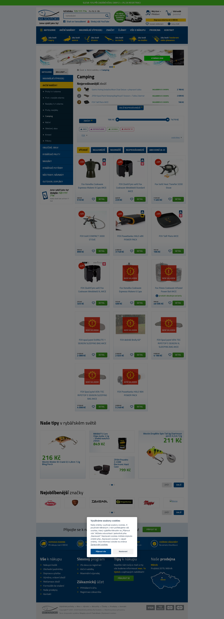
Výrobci (86, 606)
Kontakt (169, 30)
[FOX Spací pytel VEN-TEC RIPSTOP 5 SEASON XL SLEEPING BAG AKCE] (169, 324)
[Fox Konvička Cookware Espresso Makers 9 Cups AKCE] (92, 169)
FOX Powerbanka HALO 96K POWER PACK (130, 393)
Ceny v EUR (175, 24)
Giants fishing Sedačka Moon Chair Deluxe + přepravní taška (116, 89)
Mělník (154, 565)
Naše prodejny (50, 590)
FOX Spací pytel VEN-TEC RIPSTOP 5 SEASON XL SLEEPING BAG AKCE (169, 343)
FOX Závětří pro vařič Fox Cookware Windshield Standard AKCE (130, 188)
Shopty (82, 613)
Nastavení (123, 551)
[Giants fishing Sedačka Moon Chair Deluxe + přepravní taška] (86, 89)
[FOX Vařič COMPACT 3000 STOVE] (92, 220)
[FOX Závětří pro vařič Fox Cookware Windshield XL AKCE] (92, 272)
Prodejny (113, 606)
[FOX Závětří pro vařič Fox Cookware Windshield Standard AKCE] (130, 169)
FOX (83, 135)
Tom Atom (96, 613)
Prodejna (154, 30)
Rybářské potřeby (67, 606)
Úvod (82, 69)
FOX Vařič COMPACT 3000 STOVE (92, 237)
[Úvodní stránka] (48, 15)
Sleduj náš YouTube (99, 21)
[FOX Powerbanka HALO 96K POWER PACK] (130, 376)
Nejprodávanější (135, 150)
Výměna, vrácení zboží (54, 577)
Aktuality (95, 606)
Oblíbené (93, 199)
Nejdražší (115, 150)
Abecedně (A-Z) (157, 150)
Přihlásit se (124, 578)
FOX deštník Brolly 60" (130, 340)
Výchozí (83, 150)
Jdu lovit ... (61, 72)
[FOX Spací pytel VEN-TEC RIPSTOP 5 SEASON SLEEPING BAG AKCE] (92, 376)
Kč (113, 119)
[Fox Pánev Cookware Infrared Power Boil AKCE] (169, 272)
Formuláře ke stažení (53, 585)
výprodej (90, 30)
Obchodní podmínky (53, 569)
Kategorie (50, 30)
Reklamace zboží (51, 581)
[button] (179, 485)
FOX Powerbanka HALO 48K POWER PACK (130, 237)
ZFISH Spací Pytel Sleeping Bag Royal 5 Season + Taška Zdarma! (118, 95)
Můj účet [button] (156, 13)
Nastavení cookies (109, 613)
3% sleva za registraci (90, 565)
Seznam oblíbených (156, 24)
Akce (85, 129)
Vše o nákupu (138, 30)
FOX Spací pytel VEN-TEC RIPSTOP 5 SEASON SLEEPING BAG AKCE (92, 395)
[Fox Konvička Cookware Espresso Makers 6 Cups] (130, 272)
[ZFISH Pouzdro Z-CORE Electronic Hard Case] (101, 470)
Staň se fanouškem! (76, 21)
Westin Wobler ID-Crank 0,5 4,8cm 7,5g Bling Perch (61, 463)
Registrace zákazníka (90, 592)
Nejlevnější (99, 150)
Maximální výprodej (90, 573)
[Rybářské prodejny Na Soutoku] (165, 580)
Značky (110, 30)
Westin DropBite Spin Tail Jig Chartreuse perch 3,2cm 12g (162, 435)
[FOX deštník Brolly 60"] (130, 324)
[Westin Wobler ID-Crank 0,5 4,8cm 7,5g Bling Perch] (62, 443)
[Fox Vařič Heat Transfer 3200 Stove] (169, 169)
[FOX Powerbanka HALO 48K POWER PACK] (130, 220)
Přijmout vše (101, 551)
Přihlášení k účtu (88, 588)
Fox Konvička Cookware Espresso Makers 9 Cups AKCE (92, 186)
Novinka (114, 129)
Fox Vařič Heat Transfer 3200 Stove (169, 186)
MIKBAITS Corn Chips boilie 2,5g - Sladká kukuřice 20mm (101, 437)
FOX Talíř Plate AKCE (100, 102)
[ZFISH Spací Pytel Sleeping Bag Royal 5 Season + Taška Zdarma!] (86, 96)
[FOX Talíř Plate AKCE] (86, 102)
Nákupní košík (50, 565)
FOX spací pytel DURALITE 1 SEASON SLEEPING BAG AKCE (92, 341)
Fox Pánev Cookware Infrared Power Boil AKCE (168, 289)
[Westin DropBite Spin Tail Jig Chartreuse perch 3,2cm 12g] (161, 454)
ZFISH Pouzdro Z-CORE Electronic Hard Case (121, 463)
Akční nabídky (67, 30)
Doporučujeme (98, 129)
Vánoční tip (128, 129)
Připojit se (151, 529)
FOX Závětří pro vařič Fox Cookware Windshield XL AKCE (92, 289)
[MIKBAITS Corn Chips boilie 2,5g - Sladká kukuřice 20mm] (122, 444)
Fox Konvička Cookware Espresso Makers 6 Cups (130, 289)
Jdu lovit (52, 39)
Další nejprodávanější (129, 107)
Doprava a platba (51, 573)
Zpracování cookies (99, 544)
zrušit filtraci (175, 137)
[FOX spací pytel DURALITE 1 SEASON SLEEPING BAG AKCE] (92, 324)
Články (122, 30)
